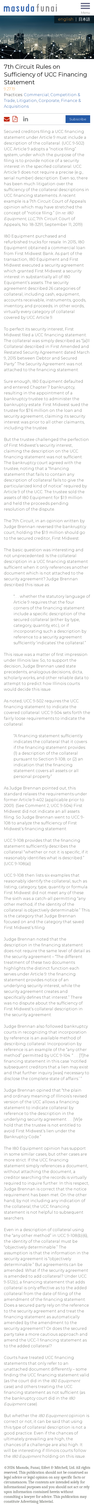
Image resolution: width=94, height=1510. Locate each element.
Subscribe (77, 119)
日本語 (84, 19)
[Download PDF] (16, 119)
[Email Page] (8, 119)
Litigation (27, 100)
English (66, 19)
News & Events (18, 35)
